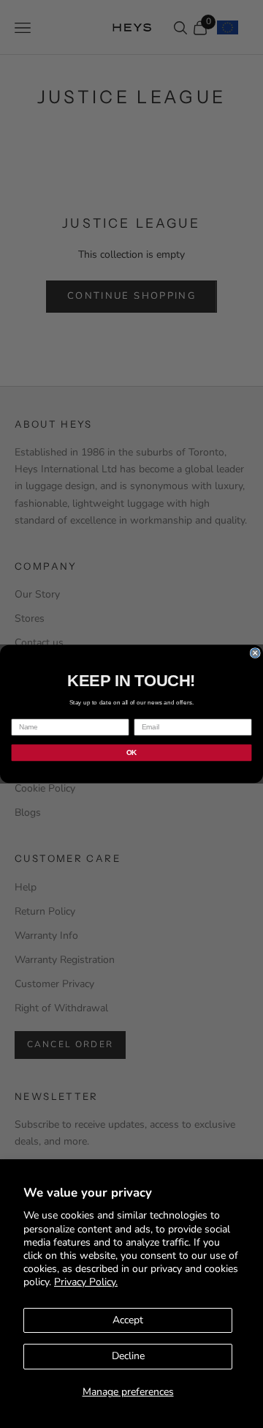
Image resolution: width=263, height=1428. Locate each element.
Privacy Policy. (86, 1282)
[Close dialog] (255, 653)
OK (131, 752)
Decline (128, 1356)
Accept (128, 1320)
